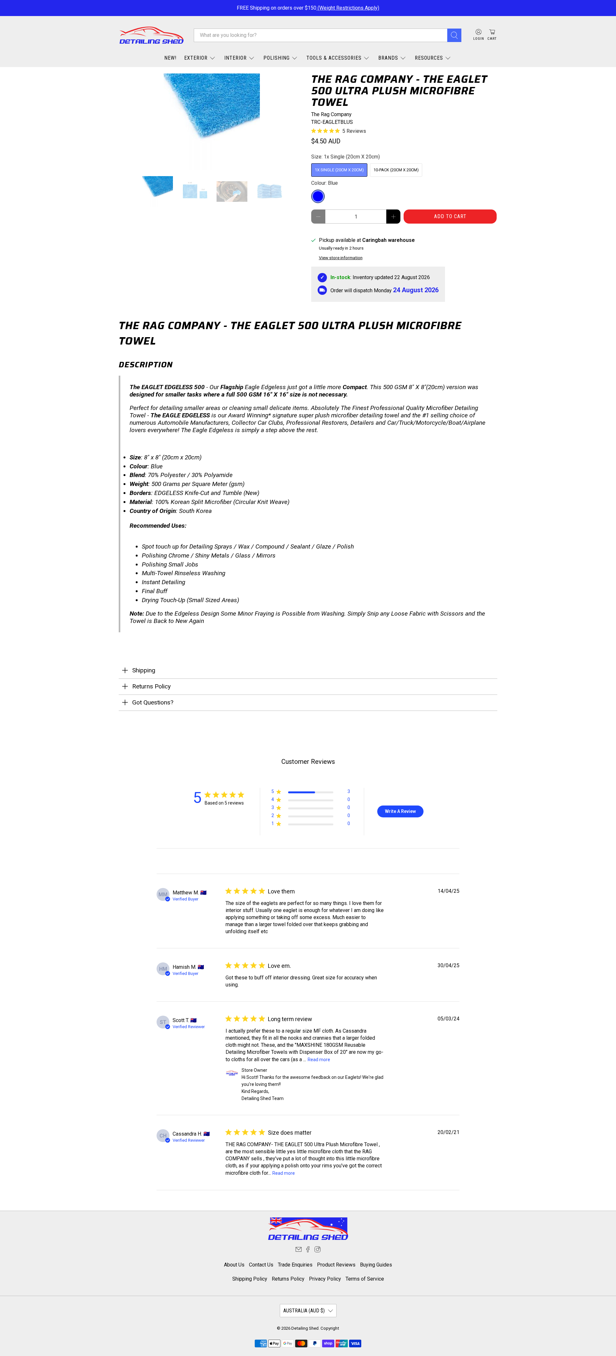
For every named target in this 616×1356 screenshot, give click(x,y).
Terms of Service (365, 1279)
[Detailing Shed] (151, 35)
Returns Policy (288, 1279)
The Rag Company (331, 114)
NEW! (170, 58)
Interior (235, 58)
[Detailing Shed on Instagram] (317, 1251)
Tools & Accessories (334, 58)
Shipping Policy (249, 1279)
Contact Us (261, 1265)
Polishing (276, 58)
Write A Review (400, 811)
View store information (341, 257)
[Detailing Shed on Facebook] (308, 1251)
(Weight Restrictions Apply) (347, 8)
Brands (388, 58)
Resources (429, 58)
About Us (234, 1265)
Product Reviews (336, 1265)
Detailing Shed (305, 1328)
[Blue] (318, 196)
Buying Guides (376, 1265)
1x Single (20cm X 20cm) (339, 169)
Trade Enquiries (295, 1265)
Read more (319, 1059)
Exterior (196, 58)
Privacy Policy (325, 1279)
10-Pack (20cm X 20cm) (396, 169)
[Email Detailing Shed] (298, 1251)
